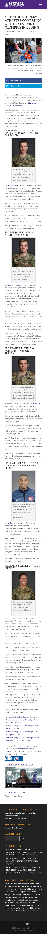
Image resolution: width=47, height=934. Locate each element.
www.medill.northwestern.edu (16, 818)
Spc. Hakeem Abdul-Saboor (15, 523)
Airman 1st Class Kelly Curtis (17, 717)
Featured (34, 32)
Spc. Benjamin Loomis (13, 285)
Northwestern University (24, 887)
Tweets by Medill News (13, 796)
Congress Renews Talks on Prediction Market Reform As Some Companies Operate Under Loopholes (23, 870)
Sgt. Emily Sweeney (12, 618)
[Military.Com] (14, 758)
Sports (7, 34)
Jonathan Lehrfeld (14, 32)
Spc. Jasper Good (11, 186)
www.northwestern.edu (14, 828)
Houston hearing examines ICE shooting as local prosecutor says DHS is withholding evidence (24, 852)
